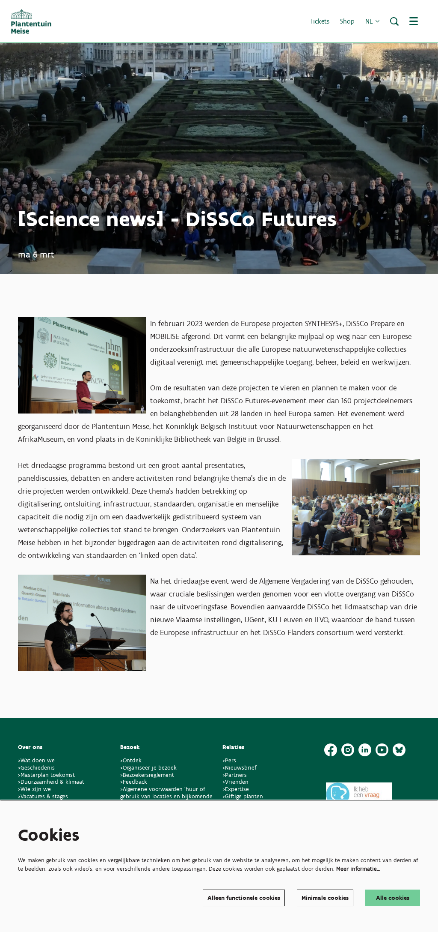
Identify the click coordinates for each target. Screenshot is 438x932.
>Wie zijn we (34, 789)
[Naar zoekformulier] (394, 21)
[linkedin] (364, 749)
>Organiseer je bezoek (148, 767)
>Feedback (133, 781)
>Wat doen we (36, 760)
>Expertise (235, 789)
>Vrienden (235, 781)
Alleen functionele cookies (243, 898)
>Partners (234, 775)
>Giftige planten (242, 796)
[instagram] (347, 749)
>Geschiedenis (36, 767)
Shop (347, 21)
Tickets (319, 21)
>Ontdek (131, 760)
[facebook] (330, 749)
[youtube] (382, 749)
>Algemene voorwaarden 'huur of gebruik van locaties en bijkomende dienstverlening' (166, 796)
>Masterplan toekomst (46, 775)
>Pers (230, 760)
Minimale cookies (325, 898)
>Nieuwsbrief (239, 767)
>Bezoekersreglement (147, 775)
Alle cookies (392, 898)
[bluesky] (399, 749)
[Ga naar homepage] (31, 21)
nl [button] (370, 21)
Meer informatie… (358, 868)
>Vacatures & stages (43, 796)
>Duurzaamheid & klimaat (51, 781)
